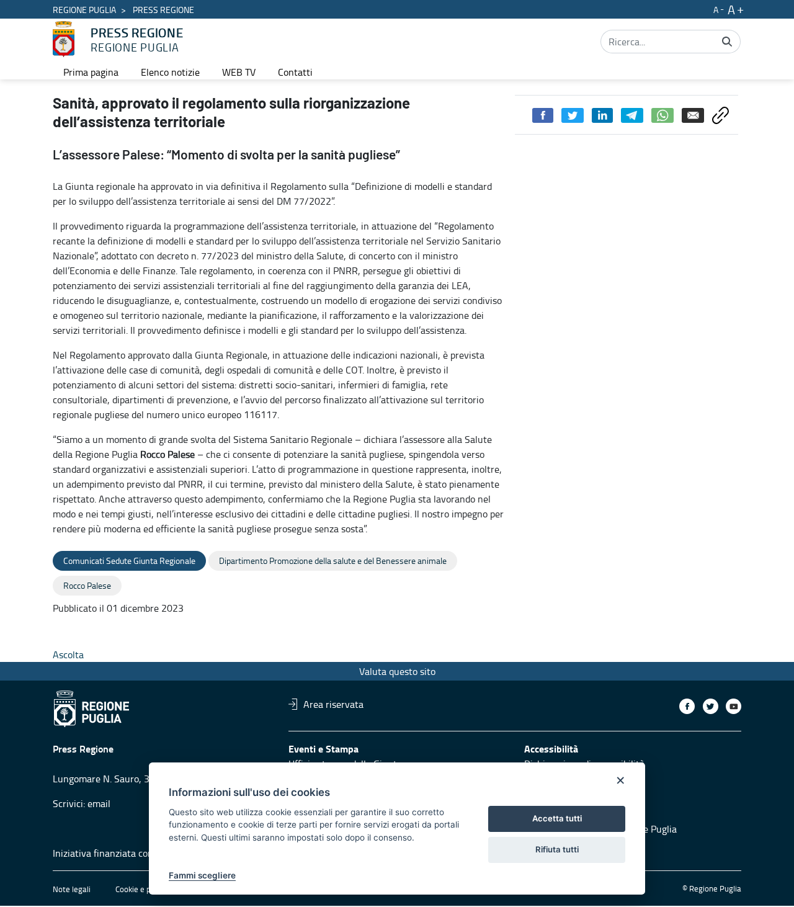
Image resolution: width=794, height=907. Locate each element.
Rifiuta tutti (557, 849)
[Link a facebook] (687, 706)
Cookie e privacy (143, 889)
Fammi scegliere (202, 875)
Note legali (72, 889)
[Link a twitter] (710, 706)
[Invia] (727, 41)
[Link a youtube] (733, 706)
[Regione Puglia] (63, 39)
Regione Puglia (84, 10)
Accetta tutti (557, 818)
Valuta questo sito (397, 671)
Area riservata (333, 704)
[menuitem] (90, 72)
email (98, 803)
